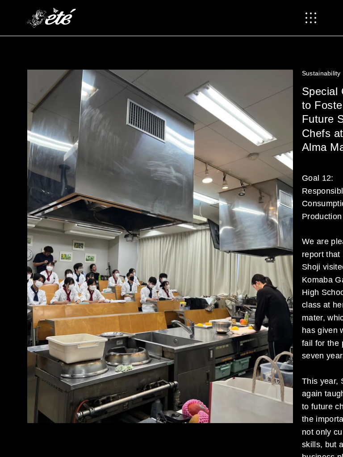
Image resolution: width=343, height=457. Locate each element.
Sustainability (321, 73)
